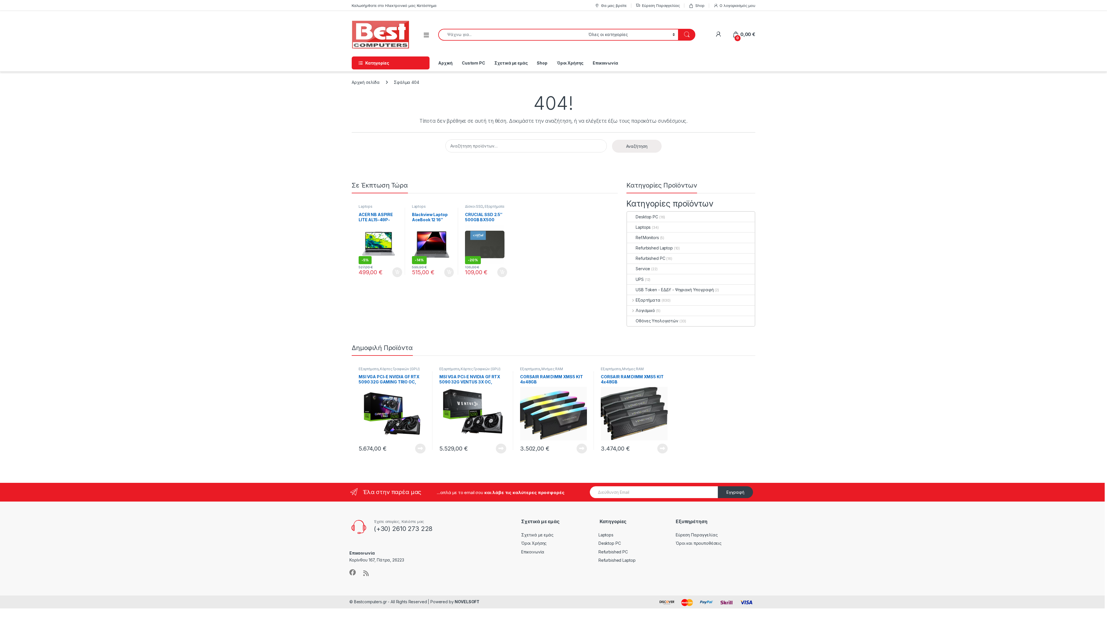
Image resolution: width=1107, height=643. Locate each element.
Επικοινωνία (605, 62)
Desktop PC (647, 216)
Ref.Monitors (647, 237)
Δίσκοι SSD (474, 206)
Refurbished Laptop (654, 247)
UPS (640, 279)
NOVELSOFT (467, 601)
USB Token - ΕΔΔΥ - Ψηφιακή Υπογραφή (674, 289)
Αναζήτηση (636, 146)
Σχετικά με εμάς (511, 62)
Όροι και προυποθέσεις (699, 543)
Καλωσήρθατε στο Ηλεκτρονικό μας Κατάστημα (394, 5)
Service (643, 268)
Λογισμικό (645, 310)
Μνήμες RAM (552, 369)
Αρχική (445, 62)
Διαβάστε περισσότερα (413, 448)
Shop (699, 5)
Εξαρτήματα (494, 206)
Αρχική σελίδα (366, 82)
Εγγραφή (735, 492)
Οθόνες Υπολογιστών (657, 320)
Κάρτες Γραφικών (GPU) (399, 369)
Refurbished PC (650, 258)
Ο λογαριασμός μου (737, 5)
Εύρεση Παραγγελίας (661, 5)
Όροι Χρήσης (570, 62)
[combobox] (511, 35)
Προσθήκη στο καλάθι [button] (392, 272)
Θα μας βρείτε (614, 5)
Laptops (365, 206)
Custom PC (473, 62)
